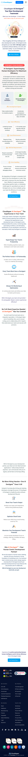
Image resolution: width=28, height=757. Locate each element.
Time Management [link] (19, 686)
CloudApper (13, 755)
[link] (14, 753)
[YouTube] (12, 730)
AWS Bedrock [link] (4, 698)
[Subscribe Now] (25, 730)
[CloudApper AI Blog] (15, 730)
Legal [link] (2, 720)
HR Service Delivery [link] (19, 689)
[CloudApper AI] (6, 2)
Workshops (17, 706)
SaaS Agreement (18, 720)
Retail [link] (2, 706)
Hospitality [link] (3, 715)
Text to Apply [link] (18, 694)
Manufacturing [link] (4, 710)
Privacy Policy (18, 718)
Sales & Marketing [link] (5, 718)
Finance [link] (3, 713)
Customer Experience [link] (6, 694)
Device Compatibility (19, 725)
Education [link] (3, 722)
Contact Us (19, 2)
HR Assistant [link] (18, 691)
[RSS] (18, 730)
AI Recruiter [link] (17, 696)
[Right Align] (26, 2)
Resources (17, 713)
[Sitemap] (22, 730)
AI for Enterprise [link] (4, 689)
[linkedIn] (8, 730)
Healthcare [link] (3, 708)
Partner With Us (18, 710)
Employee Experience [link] (5, 696)
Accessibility (18, 722)
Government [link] (4, 691)
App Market (17, 708)
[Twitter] (5, 730)
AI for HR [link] (3, 686)
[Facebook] (2, 730)
